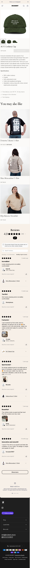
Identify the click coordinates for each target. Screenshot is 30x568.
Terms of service (17, 552)
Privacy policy (10, 552)
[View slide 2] (14, 493)
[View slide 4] (18, 493)
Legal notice (14, 553)
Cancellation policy (21, 553)
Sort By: (18, 254)
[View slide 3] (16, 493)
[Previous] (2, 2)
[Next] (28, 2)
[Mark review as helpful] (26, 274)
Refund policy (4, 552)
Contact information (8, 553)
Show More (8, 329)
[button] (25, 234)
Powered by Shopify (19, 549)
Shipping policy (24, 552)
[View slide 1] (12, 493)
